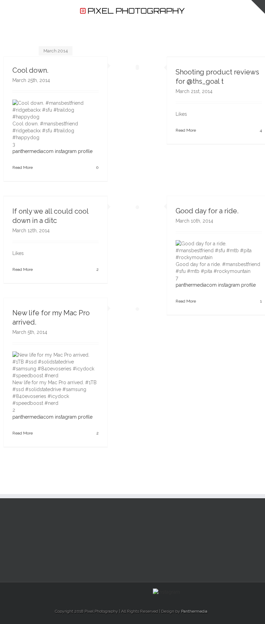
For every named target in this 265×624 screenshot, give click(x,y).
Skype (141, 592)
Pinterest (111, 592)
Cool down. (30, 70)
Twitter (98, 591)
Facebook (86, 591)
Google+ (126, 592)
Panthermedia (194, 611)
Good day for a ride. (207, 211)
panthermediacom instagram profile (52, 151)
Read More (22, 167)
